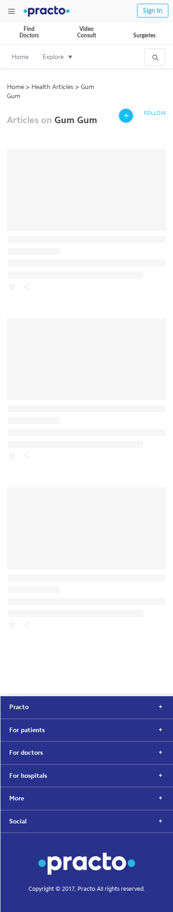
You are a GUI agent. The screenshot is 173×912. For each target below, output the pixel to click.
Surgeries (144, 35)
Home (20, 57)
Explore (53, 57)
